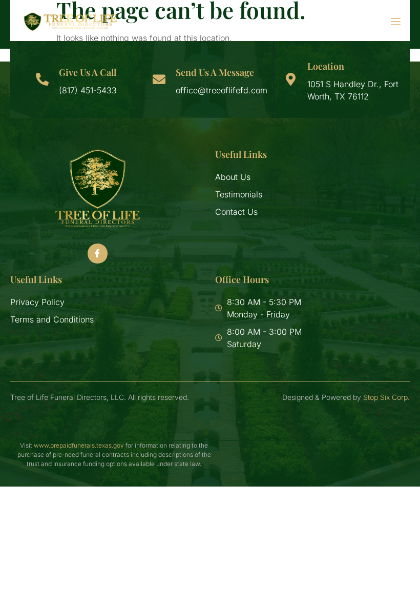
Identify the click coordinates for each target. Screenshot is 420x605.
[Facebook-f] (97, 253)
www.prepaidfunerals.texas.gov (79, 445)
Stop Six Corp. (386, 397)
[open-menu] (389, 21)
